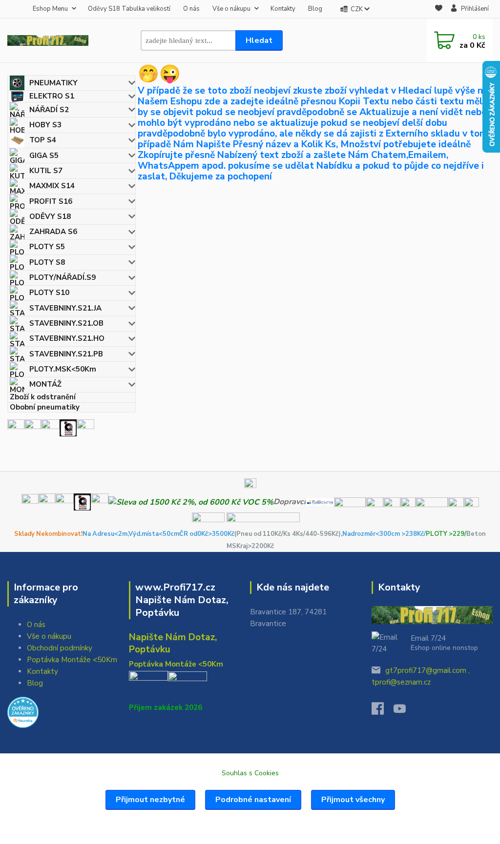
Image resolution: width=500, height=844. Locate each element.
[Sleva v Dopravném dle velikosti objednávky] (190, 501)
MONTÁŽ (45, 384)
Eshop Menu (50, 8)
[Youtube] (405, 711)
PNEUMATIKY (53, 83)
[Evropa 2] (50, 427)
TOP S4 (42, 140)
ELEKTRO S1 (51, 96)
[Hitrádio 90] (32, 427)
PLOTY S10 (49, 292)
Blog (315, 8)
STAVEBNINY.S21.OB (66, 323)
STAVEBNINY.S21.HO (66, 338)
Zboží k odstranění (43, 397)
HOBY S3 (45, 125)
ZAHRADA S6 (53, 231)
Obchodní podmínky (59, 648)
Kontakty (283, 8)
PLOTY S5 (47, 247)
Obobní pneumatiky (45, 407)
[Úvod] (47, 40)
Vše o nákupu (231, 8)
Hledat (259, 40)
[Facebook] (383, 711)
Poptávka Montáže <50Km (72, 660)
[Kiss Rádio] (15, 427)
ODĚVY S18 (50, 216)
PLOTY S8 (47, 262)
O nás (191, 8)
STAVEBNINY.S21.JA (65, 308)
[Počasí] (85, 427)
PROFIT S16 (50, 201)
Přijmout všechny (353, 799)
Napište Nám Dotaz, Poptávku (173, 643)
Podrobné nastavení (253, 799)
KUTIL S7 (45, 171)
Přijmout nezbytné (150, 799)
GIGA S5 (44, 155)
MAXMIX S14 (52, 186)
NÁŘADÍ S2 (49, 110)
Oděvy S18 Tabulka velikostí (129, 8)
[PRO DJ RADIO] (68, 427)
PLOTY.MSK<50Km (62, 369)
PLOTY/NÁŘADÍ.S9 (62, 277)
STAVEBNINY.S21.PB (66, 354)
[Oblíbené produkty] (438, 9)
